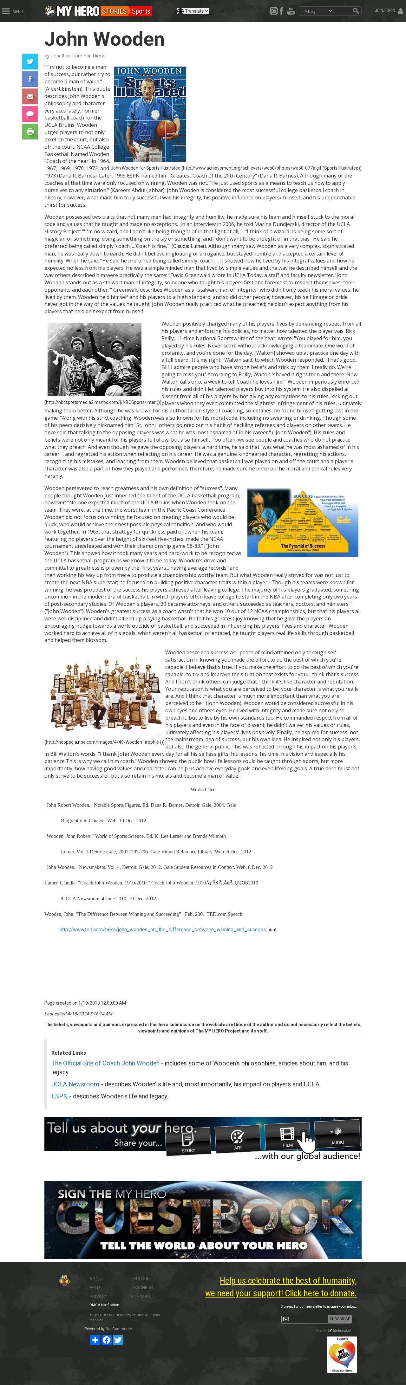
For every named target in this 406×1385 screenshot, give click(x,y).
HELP (94, 1287)
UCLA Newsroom (75, 1084)
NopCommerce (119, 1329)
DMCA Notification (104, 1305)
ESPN (59, 1096)
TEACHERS (142, 1287)
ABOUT (96, 1278)
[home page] (78, 9)
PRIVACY (98, 1296)
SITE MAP (141, 1296)
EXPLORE (140, 1278)
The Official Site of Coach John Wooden (105, 1063)
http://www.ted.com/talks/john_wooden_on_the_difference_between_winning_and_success (163, 930)
